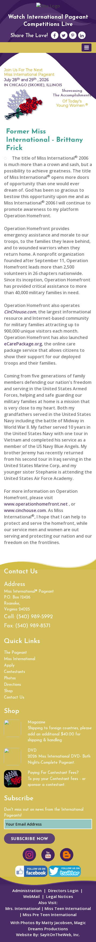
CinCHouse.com (20, 312)
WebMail (31, 896)
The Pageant (15, 653)
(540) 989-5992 (34, 617)
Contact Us (14, 698)
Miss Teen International (68, 908)
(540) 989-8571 (32, 626)
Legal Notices (59, 896)
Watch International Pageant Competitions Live (48, 20)
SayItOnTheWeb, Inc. (60, 934)
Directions (12, 685)
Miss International (19, 659)
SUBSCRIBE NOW (29, 839)
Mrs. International (22, 908)
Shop (8, 691)
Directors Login (63, 890)
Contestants (14, 672)
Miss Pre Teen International (49, 914)
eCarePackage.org (23, 344)
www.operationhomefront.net (36, 504)
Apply (9, 666)
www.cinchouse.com (25, 510)
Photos (10, 678)
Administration (27, 890)
